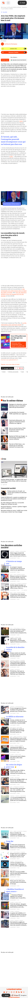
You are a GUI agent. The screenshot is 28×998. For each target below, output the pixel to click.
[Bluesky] (21, 992)
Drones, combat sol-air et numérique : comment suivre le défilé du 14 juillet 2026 (18, 721)
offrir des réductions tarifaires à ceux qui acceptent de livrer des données (14, 294)
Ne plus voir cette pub (7, 397)
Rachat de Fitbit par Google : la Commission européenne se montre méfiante (18, 437)
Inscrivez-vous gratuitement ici (9, 360)
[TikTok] (7, 992)
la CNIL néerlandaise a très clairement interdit (14, 324)
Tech (22, 371)
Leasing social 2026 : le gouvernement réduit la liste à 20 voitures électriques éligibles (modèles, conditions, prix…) (18, 748)
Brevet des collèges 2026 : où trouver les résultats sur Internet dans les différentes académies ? (18, 781)
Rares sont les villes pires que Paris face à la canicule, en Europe (18, 882)
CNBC (11, 156)
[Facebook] (14, 992)
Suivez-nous (5, 60)
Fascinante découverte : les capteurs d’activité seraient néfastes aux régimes (17, 421)
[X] (9, 992)
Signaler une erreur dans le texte (10, 364)
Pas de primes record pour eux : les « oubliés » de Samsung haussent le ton (17, 790)
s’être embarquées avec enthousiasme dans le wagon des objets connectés (14, 290)
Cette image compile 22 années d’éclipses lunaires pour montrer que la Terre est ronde (18, 554)
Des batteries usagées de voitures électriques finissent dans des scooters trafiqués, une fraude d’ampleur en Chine (18, 923)
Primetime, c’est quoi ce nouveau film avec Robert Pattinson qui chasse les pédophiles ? (17, 672)
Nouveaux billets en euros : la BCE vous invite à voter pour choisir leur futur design (14, 511)
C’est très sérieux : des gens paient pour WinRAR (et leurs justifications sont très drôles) (18, 905)
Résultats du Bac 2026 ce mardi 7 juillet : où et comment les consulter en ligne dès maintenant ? (17, 772)
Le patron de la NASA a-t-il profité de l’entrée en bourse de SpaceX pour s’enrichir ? (18, 914)
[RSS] (19, 992)
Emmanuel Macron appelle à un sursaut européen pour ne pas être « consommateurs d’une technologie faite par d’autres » (17, 896)
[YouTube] (4, 992)
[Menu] (8, 3)
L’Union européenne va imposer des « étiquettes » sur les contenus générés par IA (18, 864)
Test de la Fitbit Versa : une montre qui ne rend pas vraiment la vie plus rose (17, 445)
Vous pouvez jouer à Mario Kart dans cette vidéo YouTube (17, 757)
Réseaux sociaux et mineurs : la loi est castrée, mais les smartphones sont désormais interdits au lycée (18, 577)
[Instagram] (12, 992)
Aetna (21, 121)
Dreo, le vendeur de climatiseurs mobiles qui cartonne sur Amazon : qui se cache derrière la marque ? (18, 834)
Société (5, 12)
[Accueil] (3, 3)
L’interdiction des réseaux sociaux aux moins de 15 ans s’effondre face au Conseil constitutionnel (18, 595)
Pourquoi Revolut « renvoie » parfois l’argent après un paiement (14, 507)
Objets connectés (13, 371)
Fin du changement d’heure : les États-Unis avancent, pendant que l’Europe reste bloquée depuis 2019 (18, 709)
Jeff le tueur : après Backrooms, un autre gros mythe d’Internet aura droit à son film (18, 640)
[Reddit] (16, 992)
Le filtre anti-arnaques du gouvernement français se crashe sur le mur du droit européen (17, 846)
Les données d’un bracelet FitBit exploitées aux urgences (18, 413)
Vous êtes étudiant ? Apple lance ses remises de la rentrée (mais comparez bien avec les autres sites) (18, 631)
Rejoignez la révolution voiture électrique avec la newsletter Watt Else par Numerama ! (18, 406)
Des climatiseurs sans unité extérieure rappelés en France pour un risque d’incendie (18, 739)
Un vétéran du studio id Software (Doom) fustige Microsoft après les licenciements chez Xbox (17, 730)
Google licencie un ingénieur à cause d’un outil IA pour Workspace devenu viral (18, 855)
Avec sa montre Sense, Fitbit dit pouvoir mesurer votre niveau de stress (17, 429)
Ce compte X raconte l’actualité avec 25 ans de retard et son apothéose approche (17, 568)
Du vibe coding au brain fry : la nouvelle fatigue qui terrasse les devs (12, 503)
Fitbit (4, 371)
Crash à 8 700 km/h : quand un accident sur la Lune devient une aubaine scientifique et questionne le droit (14, 499)
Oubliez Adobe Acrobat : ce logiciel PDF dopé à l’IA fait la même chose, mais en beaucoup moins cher (14, 481)
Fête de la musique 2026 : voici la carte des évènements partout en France (18, 873)
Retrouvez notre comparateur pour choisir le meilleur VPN (17, 344)
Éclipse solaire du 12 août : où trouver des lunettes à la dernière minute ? (16, 492)
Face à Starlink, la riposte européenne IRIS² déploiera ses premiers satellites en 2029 (18, 663)
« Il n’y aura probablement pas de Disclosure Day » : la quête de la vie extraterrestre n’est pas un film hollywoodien (18, 799)
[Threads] (24, 992)
